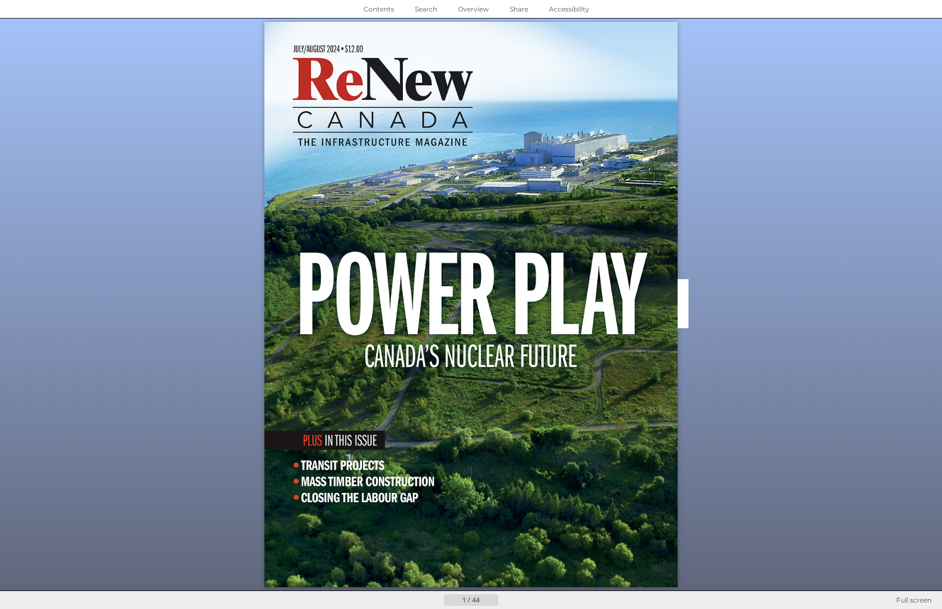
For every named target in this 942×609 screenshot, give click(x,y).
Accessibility (569, 9)
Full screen (914, 600)
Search (426, 9)
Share (519, 9)
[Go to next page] (507, 600)
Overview (473, 9)
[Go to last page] (524, 600)
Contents (379, 9)
